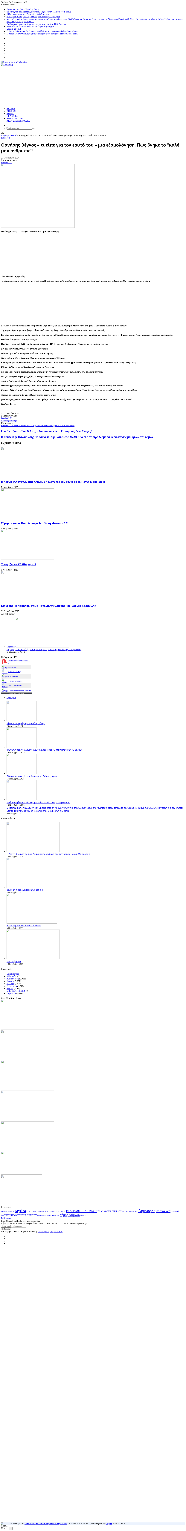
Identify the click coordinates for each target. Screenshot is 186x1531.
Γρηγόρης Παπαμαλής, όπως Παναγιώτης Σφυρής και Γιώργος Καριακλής (48, 605)
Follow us (6, 1218)
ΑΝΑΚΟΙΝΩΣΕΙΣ (15, 118)
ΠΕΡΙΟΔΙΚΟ (12, 116)
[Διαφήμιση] (7, 64)
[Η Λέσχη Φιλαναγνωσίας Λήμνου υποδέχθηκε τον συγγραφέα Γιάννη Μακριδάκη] (27, 476)
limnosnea (11, 1211)
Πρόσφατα (11, 697)
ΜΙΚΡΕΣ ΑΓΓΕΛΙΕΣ (16, 991)
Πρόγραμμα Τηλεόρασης (17, 693)
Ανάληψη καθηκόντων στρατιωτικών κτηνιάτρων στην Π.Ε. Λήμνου (36, 24)
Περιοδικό (12, 135)
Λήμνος (10, 988)
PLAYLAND (31, 1211)
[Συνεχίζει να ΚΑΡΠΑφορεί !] (27, 559)
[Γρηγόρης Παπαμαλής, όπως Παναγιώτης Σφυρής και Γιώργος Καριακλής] (27, 600)
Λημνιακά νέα (160, 1211)
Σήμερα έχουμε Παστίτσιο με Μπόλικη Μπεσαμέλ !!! (34, 523)
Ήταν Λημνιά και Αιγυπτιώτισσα (24, 925)
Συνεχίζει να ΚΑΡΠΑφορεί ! (18, 564)
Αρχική (4, 135)
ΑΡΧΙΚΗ (11, 108)
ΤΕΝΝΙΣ (55, 1215)
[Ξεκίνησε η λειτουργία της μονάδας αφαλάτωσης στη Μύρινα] (21, 799)
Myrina (20, 1211)
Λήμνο (109, 1523)
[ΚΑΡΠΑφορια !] (33, 958)
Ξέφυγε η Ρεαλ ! (14, 29)
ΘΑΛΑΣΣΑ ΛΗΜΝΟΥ (130, 1211)
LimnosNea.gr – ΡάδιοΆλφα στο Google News (46, 1523)
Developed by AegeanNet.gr (50, 1231)
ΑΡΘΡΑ (10, 113)
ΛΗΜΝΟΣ (11, 111)
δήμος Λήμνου (70, 1215)
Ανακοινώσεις (13, 979)
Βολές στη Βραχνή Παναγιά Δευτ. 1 (25, 889)
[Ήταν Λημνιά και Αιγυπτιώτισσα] (32, 923)
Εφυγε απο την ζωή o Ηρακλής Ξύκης (23, 9)
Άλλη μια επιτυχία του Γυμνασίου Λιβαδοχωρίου (28, 14)
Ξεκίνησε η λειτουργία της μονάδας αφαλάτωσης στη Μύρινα (33, 16)
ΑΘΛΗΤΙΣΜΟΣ (51, 1211)
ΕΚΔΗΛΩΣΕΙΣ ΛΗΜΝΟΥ (109, 1211)
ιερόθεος (83, 1215)
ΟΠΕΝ (174, 1211)
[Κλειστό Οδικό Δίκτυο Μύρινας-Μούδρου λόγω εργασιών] (21, 1174)
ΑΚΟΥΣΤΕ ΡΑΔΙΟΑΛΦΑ (18, 121)
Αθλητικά (11, 976)
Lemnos (4, 1211)
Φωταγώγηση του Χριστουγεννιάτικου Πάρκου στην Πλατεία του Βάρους (39, 12)
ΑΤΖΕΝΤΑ (61, 1211)
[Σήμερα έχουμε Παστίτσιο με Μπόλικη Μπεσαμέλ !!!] (27, 517)
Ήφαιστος (41, 1211)
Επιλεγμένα (12, 986)
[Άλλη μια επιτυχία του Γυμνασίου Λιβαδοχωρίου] (21, 773)
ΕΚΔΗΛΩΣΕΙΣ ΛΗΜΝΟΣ (81, 1211)
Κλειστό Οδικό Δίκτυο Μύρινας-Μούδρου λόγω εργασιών (32, 26)
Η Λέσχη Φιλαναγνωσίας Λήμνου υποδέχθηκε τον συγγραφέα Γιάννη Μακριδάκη (42, 31)
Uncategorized (13, 974)
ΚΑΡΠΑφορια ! (14, 961)
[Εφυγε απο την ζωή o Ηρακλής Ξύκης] (21, 721)
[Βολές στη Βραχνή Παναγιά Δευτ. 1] (28, 887)
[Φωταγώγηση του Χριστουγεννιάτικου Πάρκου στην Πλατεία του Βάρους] (21, 747)
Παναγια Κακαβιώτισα (44, 1215)
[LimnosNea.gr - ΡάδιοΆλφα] (14, 62)
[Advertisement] (93, 86)
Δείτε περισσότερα (9, 421)
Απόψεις (10, 981)
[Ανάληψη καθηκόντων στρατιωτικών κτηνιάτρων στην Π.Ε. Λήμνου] (27, 1150)
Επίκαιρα (10, 983)
